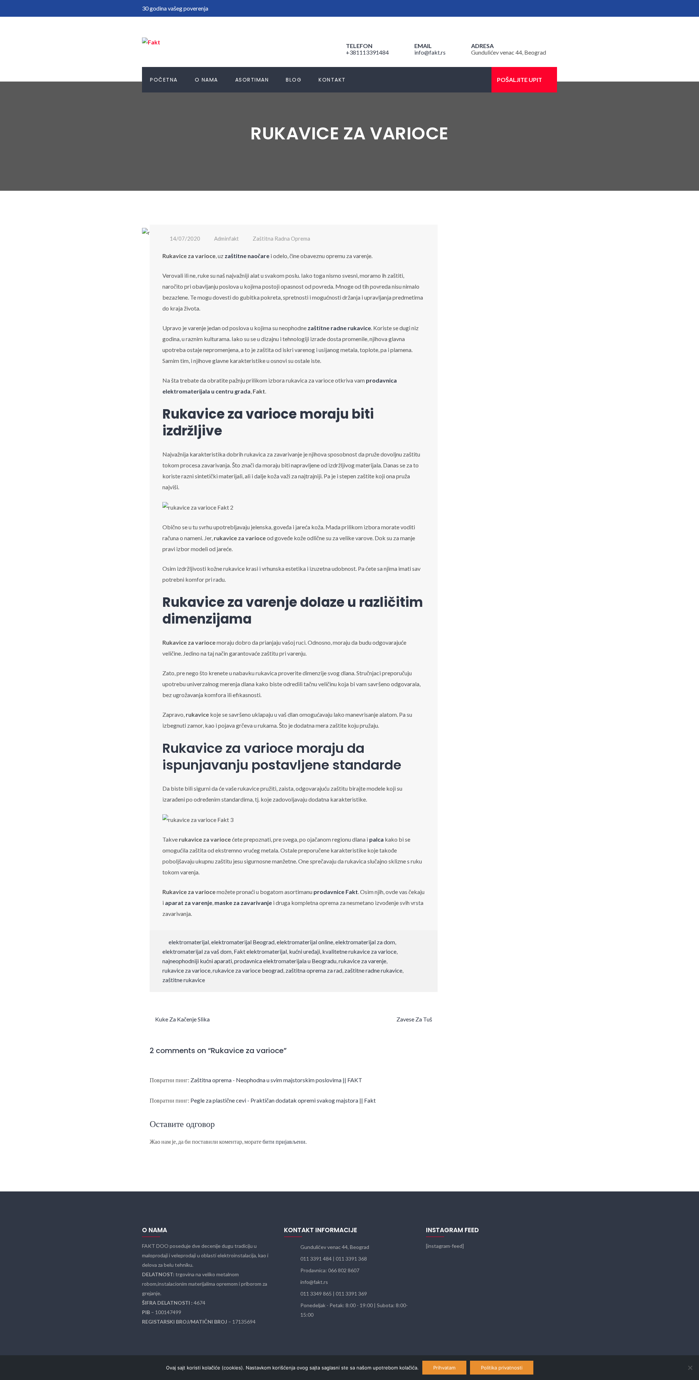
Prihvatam (444, 1368)
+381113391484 (367, 52)
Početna (164, 79)
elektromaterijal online (305, 941)
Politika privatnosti (501, 1368)
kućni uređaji (304, 951)
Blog (293, 79)
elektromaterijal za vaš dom (197, 951)
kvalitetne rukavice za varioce (359, 951)
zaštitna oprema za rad (313, 970)
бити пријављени (283, 1141)
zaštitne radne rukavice (373, 970)
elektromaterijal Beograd (243, 941)
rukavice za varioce (186, 970)
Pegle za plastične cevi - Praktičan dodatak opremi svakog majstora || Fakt (283, 1100)
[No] (690, 1367)
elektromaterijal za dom (365, 941)
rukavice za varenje (362, 960)
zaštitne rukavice (183, 979)
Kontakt (332, 79)
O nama (206, 79)
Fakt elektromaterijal (260, 951)
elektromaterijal (189, 941)
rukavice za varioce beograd (248, 970)
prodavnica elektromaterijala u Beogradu (285, 960)
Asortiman (252, 79)
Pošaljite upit (519, 79)
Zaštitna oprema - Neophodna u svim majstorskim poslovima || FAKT (276, 1079)
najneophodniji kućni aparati (197, 960)
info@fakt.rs (430, 52)
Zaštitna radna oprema (281, 238)
